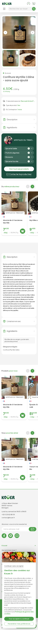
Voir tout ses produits (19, 169)
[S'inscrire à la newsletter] (32, 529)
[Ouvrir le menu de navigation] (4, 9)
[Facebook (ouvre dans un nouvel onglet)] (4, 535)
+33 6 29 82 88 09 (8, 515)
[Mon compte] (28, 3)
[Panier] (34, 3)
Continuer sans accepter (14, 566)
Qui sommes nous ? (9, 550)
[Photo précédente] (5, 32)
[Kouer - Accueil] (7, 3)
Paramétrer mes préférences (19, 624)
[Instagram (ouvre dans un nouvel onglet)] (10, 535)
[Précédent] (28, 186)
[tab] (10, 58)
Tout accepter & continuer (19, 619)
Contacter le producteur (20, 174)
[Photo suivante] (32, 32)
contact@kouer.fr (8, 518)
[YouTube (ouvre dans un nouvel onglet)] (17, 535)
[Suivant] (33, 187)
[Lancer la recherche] (34, 9)
